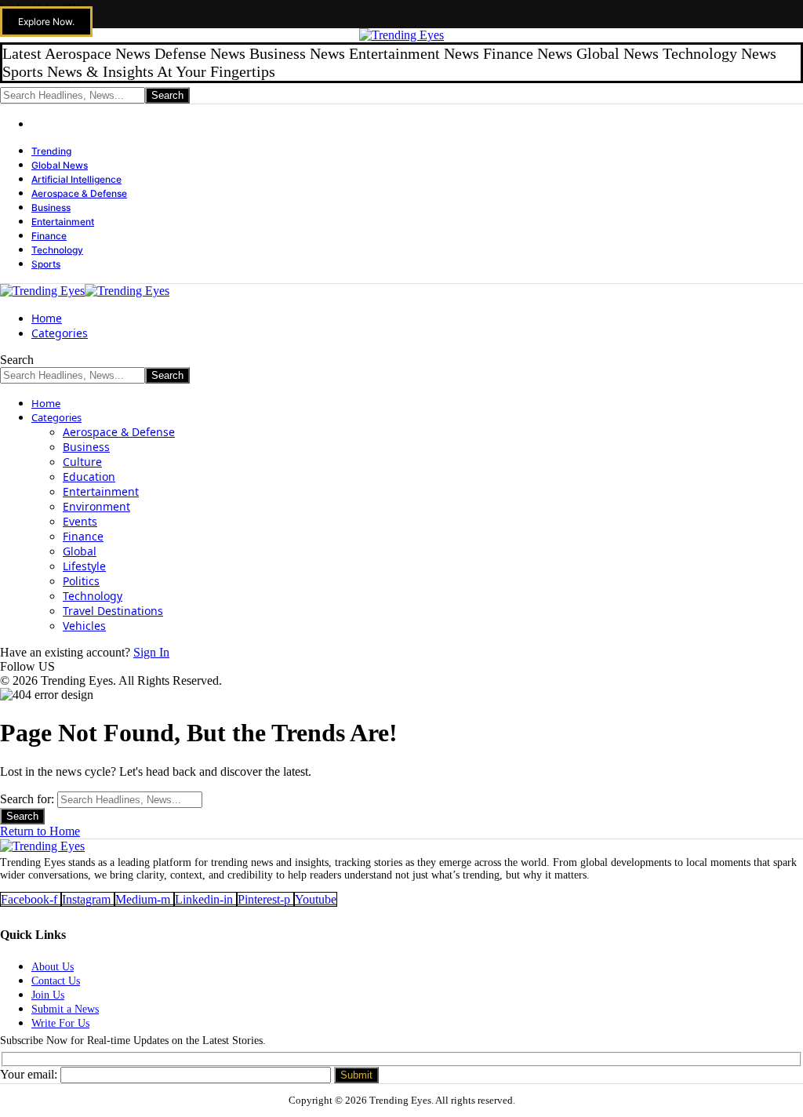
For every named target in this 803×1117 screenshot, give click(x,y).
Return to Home (40, 831)
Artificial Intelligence (76, 179)
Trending (51, 151)
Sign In (151, 652)
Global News (59, 165)
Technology (57, 250)
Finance (49, 236)
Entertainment (62, 221)
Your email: (30, 1074)
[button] (46, 21)
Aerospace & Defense (79, 193)
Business (51, 207)
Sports (45, 264)
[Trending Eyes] (84, 290)
